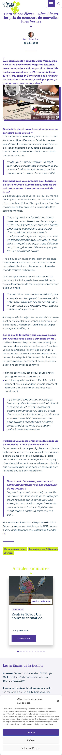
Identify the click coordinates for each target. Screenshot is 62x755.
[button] (57, 701)
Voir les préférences (31, 748)
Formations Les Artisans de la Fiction (30, 551)
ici (4, 533)
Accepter (31, 732)
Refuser (31, 740)
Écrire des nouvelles (15, 549)
